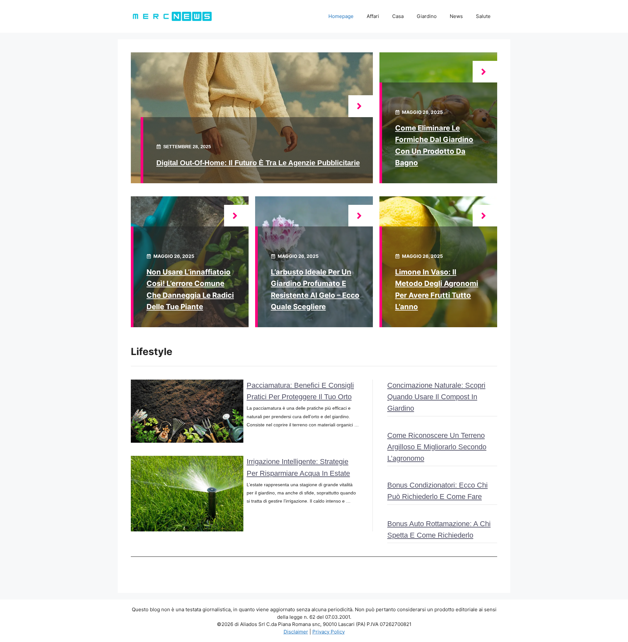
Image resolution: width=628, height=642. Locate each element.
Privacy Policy (328, 632)
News (456, 16)
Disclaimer (296, 632)
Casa (398, 16)
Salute (483, 16)
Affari (373, 16)
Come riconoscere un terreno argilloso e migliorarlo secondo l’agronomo (436, 446)
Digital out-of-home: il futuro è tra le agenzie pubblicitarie (258, 163)
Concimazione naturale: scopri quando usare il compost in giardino (436, 396)
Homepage (341, 16)
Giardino (427, 16)
